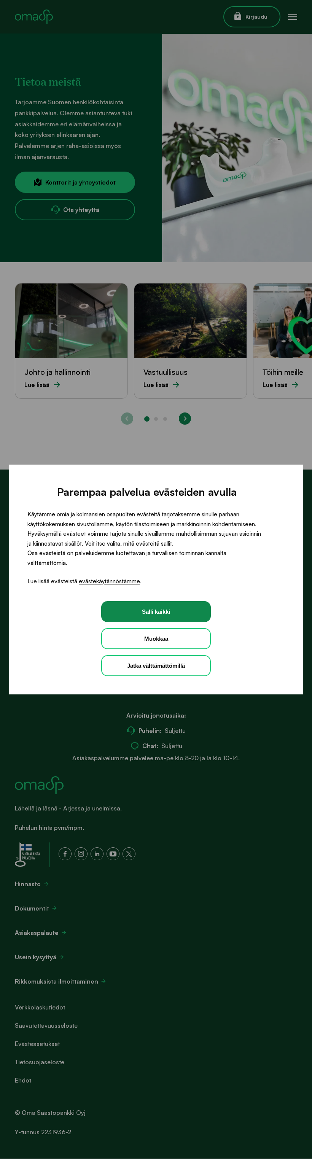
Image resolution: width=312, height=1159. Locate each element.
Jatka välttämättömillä (156, 665)
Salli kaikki (156, 611)
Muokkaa (156, 638)
